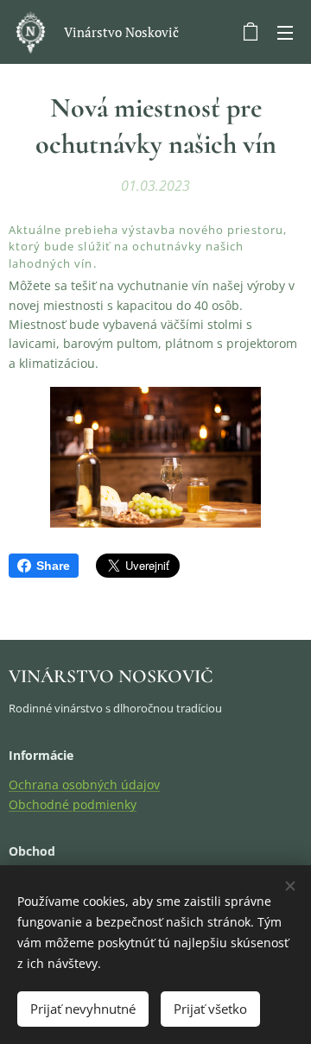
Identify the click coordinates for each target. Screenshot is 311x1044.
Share (53, 566)
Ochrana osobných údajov (84, 784)
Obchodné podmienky (72, 804)
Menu (285, 32)
